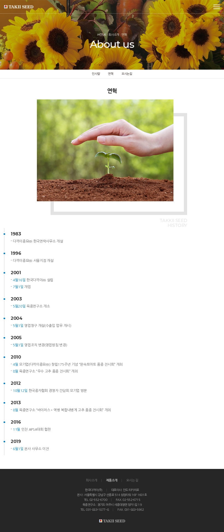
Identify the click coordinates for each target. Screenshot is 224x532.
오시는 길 (132, 480)
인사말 (96, 73)
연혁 (110, 73)
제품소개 (111, 480)
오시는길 (127, 73)
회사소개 (91, 480)
